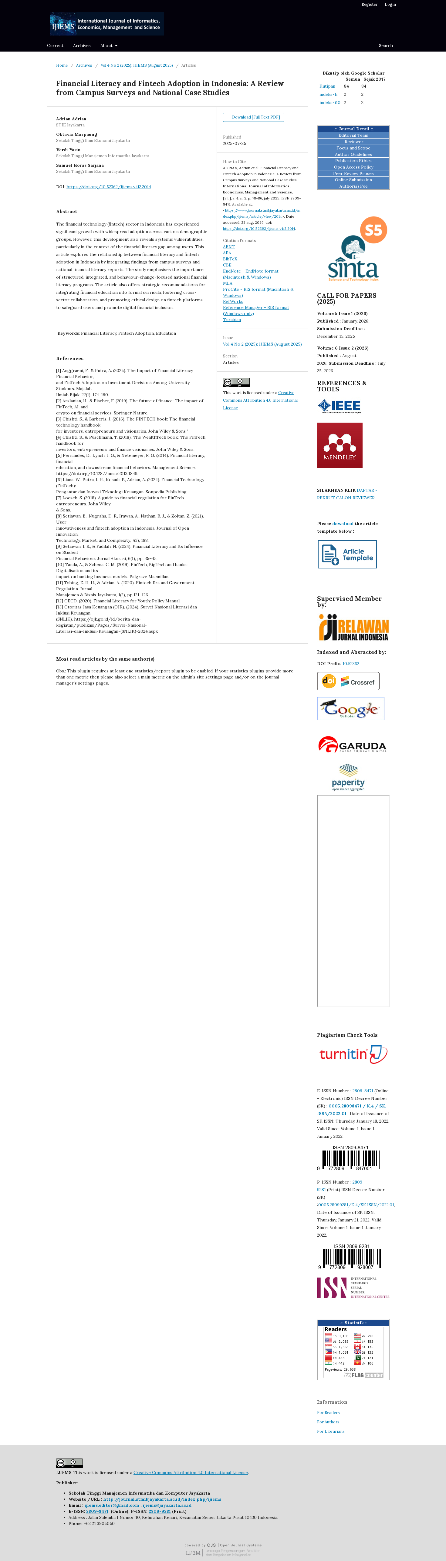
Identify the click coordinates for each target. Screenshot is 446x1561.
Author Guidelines (353, 154)
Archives (82, 45)
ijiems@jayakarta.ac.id (167, 1505)
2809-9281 (160, 1511)
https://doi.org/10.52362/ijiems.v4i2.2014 (108, 186)
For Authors (328, 1422)
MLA (227, 283)
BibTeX (230, 259)
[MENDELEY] (340, 466)
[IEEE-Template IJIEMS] (347, 568)
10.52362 (351, 663)
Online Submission (353, 180)
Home (62, 65)
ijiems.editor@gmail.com (112, 1505)
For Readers (328, 1412)
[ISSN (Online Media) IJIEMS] (349, 1170)
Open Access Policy (353, 167)
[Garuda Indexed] (353, 753)
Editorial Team (353, 135)
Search (385, 45)
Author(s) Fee (354, 186)
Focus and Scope (353, 148)
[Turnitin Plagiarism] (353, 1065)
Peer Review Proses (353, 173)
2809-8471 (363, 1091)
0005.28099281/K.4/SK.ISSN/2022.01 (356, 1205)
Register (370, 4)
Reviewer (354, 141)
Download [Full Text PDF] (255, 117)
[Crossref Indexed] (348, 689)
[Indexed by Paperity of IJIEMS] (348, 792)
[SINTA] (353, 284)
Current (55, 45)
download (342, 523)
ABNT (229, 247)
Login (390, 4)
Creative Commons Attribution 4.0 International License (260, 400)
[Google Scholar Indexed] (350, 719)
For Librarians (331, 1431)
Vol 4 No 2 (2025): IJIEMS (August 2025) (137, 65)
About (107, 45)
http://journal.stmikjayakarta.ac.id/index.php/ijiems (162, 1499)
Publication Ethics (353, 160)
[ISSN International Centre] (353, 1296)
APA (227, 253)
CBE (227, 265)
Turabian (232, 319)
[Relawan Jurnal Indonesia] (353, 640)
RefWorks (233, 301)
